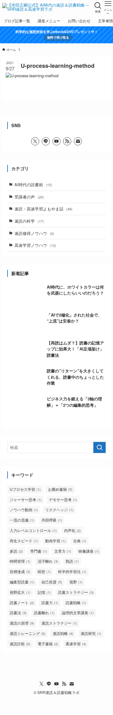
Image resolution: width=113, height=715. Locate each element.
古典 (79, 540)
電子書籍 (48, 643)
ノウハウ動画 (24, 509)
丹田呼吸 (51, 520)
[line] (46, 141)
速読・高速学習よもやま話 (43, 209)
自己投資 (51, 581)
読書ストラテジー (76, 592)
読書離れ (44, 612)
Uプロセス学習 (25, 489)
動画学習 (55, 540)
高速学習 (76, 643)
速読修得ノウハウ (34, 233)
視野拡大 (20, 592)
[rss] (67, 141)
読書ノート (22, 602)
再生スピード (24, 540)
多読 (16, 551)
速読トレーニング (28, 633)
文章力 (62, 551)
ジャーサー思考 (26, 499)
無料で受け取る (58, 37)
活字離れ (48, 561)
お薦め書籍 (60, 489)
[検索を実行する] (99, 447)
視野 (76, 581)
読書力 (49, 602)
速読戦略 (63, 633)
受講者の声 (29, 197)
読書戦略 (76, 602)
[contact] (78, 141)
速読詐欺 (20, 643)
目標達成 (20, 571)
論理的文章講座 (78, 612)
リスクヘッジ (59, 509)
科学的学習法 (72, 571)
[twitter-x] (35, 141)
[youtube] (56, 141)
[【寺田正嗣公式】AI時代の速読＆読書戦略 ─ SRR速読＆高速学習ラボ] (46, 7)
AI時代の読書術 (33, 184)
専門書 (38, 551)
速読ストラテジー (59, 623)
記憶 (44, 592)
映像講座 (88, 551)
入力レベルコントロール (33, 530)
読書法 (18, 612)
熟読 (72, 561)
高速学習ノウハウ (35, 245)
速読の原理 (22, 623)
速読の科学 (29, 221)
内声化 (72, 530)
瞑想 (44, 571)
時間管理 (20, 561)
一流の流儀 (22, 520)
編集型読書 (22, 581)
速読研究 (91, 633)
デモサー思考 (63, 499)
